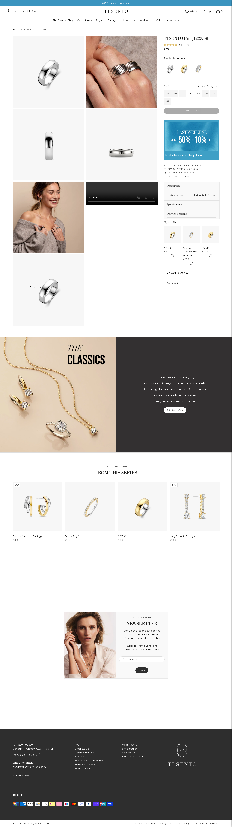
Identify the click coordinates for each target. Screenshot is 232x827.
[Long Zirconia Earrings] (195, 506)
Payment (80, 756)
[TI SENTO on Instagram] (22, 795)
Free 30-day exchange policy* (184, 169)
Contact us (128, 752)
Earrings (112, 20)
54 (191, 93)
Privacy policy (166, 823)
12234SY (206, 248)
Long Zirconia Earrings (182, 536)
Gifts (158, 20)
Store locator (129, 748)
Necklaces (144, 20)
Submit (142, 670)
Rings (99, 20)
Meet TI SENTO (129, 744)
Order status (82, 748)
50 (175, 93)
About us (172, 20)
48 (167, 93)
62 (167, 101)
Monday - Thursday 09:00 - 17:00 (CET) (34, 748)
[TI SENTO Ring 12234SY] (210, 234)
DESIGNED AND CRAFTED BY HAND (184, 165)
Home (16, 29)
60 (214, 93)
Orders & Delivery (84, 752)
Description (173, 185)
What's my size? (210, 86)
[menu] (31, 823)
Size (166, 86)
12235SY (168, 248)
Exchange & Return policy (89, 760)
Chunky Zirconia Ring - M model (191, 251)
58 (206, 93)
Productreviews (191, 195)
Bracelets (127, 20)
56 (198, 93)
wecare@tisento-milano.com (29, 766)
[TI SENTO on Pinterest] (18, 795)
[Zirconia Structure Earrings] (37, 506)
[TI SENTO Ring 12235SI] (170, 68)
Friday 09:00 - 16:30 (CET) (26, 754)
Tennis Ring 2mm (74, 536)
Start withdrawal (22, 775)
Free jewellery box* (178, 176)
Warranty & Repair (85, 764)
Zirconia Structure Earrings (27, 536)
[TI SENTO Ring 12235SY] (184, 68)
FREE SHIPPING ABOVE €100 (181, 173)
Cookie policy (183, 823)
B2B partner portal (132, 756)
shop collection (175, 410)
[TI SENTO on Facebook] (14, 795)
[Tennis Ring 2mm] (90, 506)
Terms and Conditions (144, 823)
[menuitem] (145, 823)
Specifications (174, 204)
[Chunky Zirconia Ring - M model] (199, 68)
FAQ (77, 744)
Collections (83, 20)
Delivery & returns (177, 213)
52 (183, 93)
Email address (129, 654)
